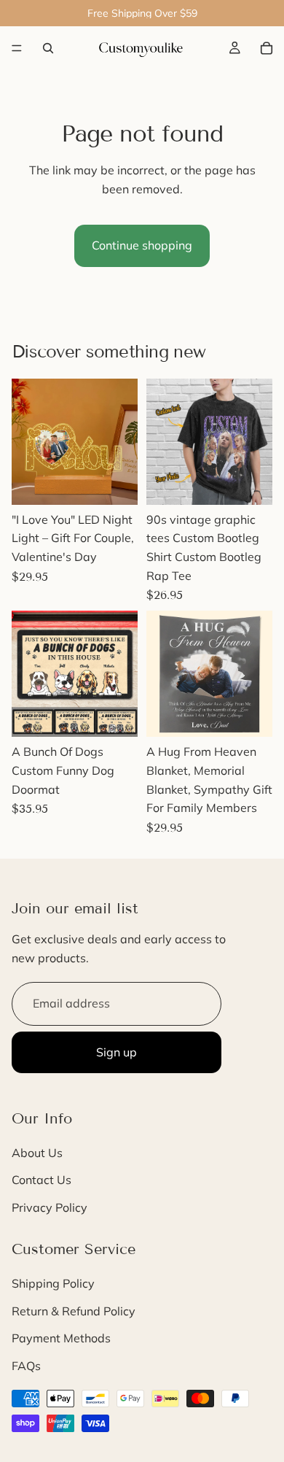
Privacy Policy (49, 1207)
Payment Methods (61, 1338)
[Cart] (267, 48)
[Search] (48, 48)
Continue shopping (142, 245)
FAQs (26, 1365)
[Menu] (16, 48)
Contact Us (41, 1180)
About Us (37, 1152)
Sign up (116, 1052)
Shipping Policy (53, 1283)
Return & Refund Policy (73, 1311)
